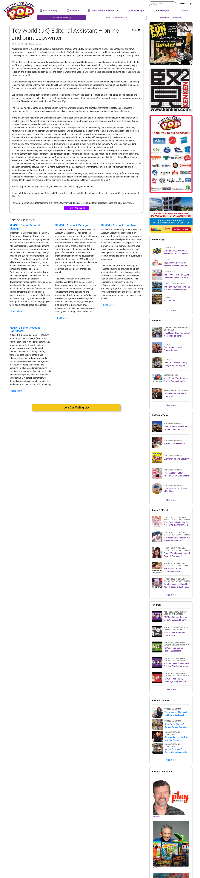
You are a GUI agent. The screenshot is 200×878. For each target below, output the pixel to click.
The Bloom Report (22, 44)
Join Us (182, 4)
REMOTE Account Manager (72, 225)
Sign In (191, 4)
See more (171, 310)
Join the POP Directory (61, 18)
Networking (136, 10)
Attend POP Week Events (116, 18)
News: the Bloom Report (103, 10)
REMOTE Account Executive (118, 225)
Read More (16, 311)
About (184, 10)
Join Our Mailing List (76, 407)
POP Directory (49, 10)
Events (73, 10)
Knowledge (162, 10)
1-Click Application (76, 208)
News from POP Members (171, 18)
